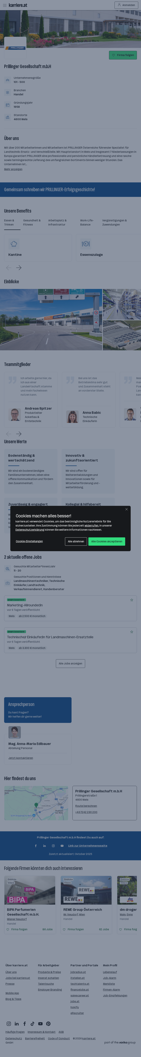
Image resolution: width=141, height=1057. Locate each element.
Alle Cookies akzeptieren (106, 541)
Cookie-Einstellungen (29, 541)
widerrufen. (92, 525)
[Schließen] (126, 509)
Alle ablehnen (76, 541)
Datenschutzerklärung (29, 529)
